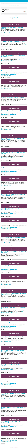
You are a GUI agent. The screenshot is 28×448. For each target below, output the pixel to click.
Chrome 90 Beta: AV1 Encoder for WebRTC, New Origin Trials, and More (13, 379)
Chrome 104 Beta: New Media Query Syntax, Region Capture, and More (13, 153)
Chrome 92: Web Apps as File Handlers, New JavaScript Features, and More (12, 336)
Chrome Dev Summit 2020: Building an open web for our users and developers (13, 394)
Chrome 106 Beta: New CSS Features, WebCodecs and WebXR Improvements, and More (13, 139)
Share (2, 32)
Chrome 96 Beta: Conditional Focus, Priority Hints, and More (13, 265)
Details (3, 60)
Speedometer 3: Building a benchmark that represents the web (13, 41)
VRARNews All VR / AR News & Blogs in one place (14, 17)
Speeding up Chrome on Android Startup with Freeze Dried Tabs (13, 124)
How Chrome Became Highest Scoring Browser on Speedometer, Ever (13, 167)
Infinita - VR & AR (16, 447)
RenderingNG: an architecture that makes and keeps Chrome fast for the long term (13, 279)
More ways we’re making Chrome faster (9, 84)
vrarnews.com (14, 18)
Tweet (5, 32)
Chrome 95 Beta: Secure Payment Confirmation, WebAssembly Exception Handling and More (13, 294)
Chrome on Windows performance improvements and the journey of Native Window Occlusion (13, 223)
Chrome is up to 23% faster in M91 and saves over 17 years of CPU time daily (13, 351)
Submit (10, 32)
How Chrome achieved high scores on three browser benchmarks (14, 69)
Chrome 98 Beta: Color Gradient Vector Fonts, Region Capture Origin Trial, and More (13, 209)
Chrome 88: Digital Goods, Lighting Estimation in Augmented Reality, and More (13, 422)
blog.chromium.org (7, 60)
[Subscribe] (27, 1)
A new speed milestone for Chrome (8, 181)
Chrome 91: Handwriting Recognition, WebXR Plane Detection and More (13, 365)
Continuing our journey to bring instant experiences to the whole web (13, 408)
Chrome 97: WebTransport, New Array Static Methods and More (13, 237)
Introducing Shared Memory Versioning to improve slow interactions (12, 28)
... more (20, 59)
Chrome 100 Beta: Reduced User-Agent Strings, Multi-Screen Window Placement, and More (13, 195)
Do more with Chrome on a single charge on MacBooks (12, 110)
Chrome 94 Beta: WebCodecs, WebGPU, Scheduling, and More (13, 307)
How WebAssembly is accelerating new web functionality (12, 97)
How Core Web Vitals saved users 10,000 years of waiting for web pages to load (13, 56)
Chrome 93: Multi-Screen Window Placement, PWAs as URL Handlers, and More (13, 322)
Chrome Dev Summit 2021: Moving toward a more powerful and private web (13, 252)
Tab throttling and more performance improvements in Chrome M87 (13, 436)
